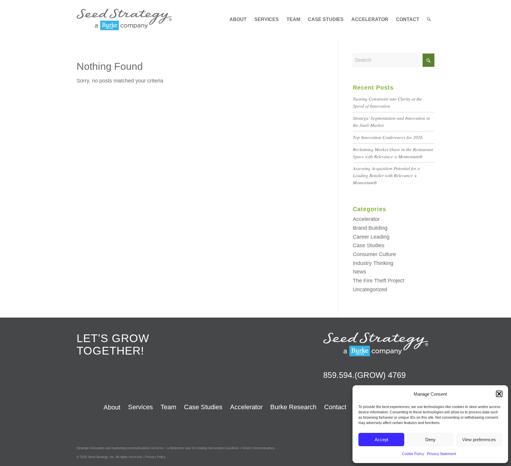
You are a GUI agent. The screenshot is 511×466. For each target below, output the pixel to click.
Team (168, 407)
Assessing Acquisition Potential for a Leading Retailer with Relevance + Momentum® (386, 175)
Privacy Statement (441, 454)
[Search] (429, 19)
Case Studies (368, 245)
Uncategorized (370, 289)
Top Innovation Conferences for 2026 (388, 137)
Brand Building (370, 228)
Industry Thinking (373, 263)
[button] (499, 394)
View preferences (479, 439)
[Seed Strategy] (124, 19)
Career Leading (371, 237)
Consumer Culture (374, 254)
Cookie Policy (413, 454)
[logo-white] (375, 344)
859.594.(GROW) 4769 (364, 375)
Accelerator (366, 219)
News (359, 272)
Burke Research (293, 407)
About (112, 407)
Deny (430, 439)
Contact (335, 407)
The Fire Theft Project (378, 281)
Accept (381, 439)
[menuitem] (238, 19)
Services (140, 407)
